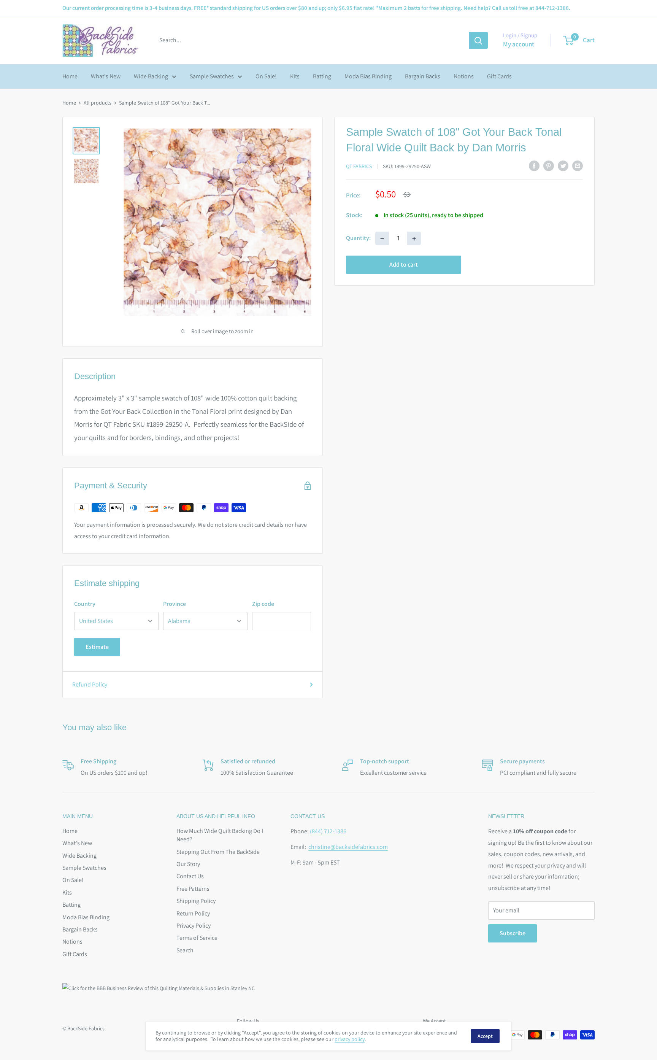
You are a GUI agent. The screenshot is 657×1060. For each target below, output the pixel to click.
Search (185, 950)
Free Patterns (192, 889)
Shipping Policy (196, 901)
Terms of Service (196, 938)
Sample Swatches (212, 76)
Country (84, 604)
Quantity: (358, 238)
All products (97, 102)
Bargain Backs (422, 76)
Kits (295, 76)
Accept (485, 1036)
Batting (322, 76)
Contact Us (190, 876)
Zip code (263, 604)
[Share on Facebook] (534, 165)
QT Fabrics (359, 165)
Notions (464, 76)
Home (70, 76)
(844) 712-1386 (328, 831)
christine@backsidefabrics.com (348, 847)
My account (518, 44)
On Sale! (266, 76)
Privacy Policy (193, 926)
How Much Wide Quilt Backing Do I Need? (219, 835)
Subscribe (512, 933)
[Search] (478, 40)
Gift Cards (499, 76)
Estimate (97, 647)
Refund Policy (89, 684)
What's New (106, 76)
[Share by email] (577, 165)
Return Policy (193, 913)
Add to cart (403, 264)
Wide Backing (151, 76)
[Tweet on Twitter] (563, 165)
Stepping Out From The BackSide (218, 852)
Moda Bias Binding (368, 76)
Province (174, 604)
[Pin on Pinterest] (548, 165)
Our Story (188, 864)
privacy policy (350, 1039)
